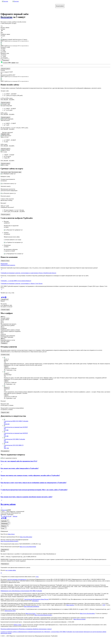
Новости (3, 260)
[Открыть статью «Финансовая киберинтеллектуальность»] (2, 270)
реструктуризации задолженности (16, 579)
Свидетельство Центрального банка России (36, 599)
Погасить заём (19, 6)
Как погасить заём (16, 172)
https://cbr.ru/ (11, 534)
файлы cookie (17, 624)
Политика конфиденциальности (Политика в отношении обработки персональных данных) (26, 629)
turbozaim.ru (35, 600)
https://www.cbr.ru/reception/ (87, 613)
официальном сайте (10, 610)
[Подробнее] (1, 573)
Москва (15, 516)
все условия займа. (11, 570)
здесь (37, 576)
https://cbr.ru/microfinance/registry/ (9, 541)
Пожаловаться (44, 6)
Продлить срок (31, 6)
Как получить (6, 6)
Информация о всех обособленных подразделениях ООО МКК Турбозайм (21, 590)
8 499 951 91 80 (6, 516)
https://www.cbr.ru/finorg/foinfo (28, 546)
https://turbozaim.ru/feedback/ (31, 606)
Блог (8, 260)
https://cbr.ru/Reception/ (26, 537)
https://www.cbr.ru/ (30, 613)
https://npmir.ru (70, 605)
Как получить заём (6, 172)
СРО (104, 605)
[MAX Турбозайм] (6, 298)
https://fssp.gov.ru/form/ (79, 619)
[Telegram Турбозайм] (2, 298)
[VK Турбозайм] (4, 298)
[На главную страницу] (4, 510)
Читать (6, 366)
